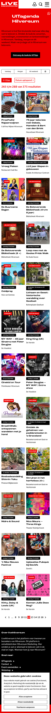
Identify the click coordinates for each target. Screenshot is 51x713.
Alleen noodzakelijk (25, 702)
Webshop (6, 670)
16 (42, 617)
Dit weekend (33, 71)
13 (32, 617)
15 (38, 617)
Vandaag (8, 71)
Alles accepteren (25, 696)
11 (25, 617)
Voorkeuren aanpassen (25, 707)
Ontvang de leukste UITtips (25, 55)
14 (35, 617)
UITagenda (6, 661)
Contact (5, 664)
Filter (7, 80)
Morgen (20, 71)
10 (22, 617)
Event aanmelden (10, 667)
